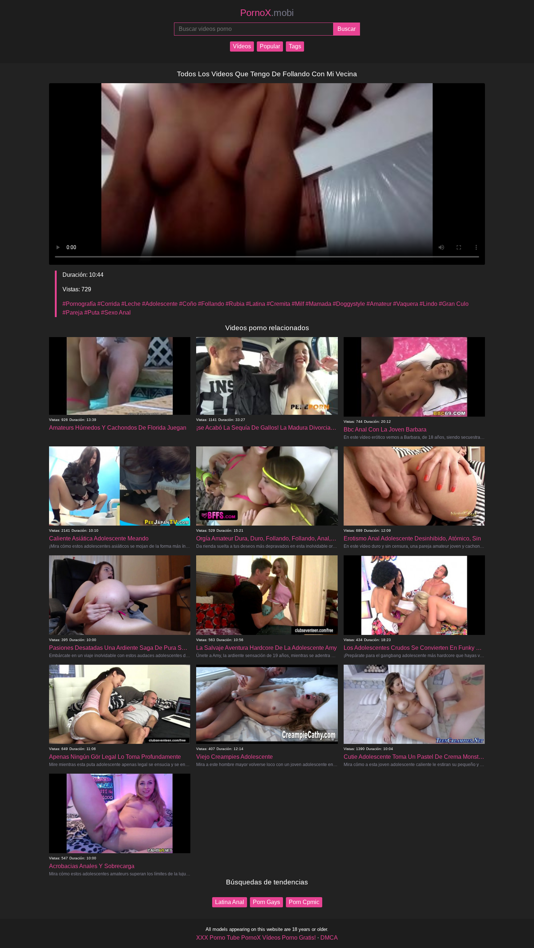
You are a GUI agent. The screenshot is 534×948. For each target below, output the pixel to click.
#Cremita (278, 304)
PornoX (267, 13)
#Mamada (318, 304)
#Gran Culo (454, 304)
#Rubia (235, 304)
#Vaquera (405, 304)
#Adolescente (160, 304)
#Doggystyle (349, 304)
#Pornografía (79, 304)
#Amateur (379, 304)
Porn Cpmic (304, 902)
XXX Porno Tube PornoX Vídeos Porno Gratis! (256, 938)
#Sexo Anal (116, 312)
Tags (295, 46)
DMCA (329, 938)
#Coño (188, 304)
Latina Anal (229, 902)
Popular (270, 46)
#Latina (255, 304)
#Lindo (428, 304)
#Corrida (108, 304)
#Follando (211, 304)
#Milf (298, 304)
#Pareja (72, 312)
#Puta (92, 312)
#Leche (131, 304)
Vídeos (242, 46)
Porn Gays (266, 902)
